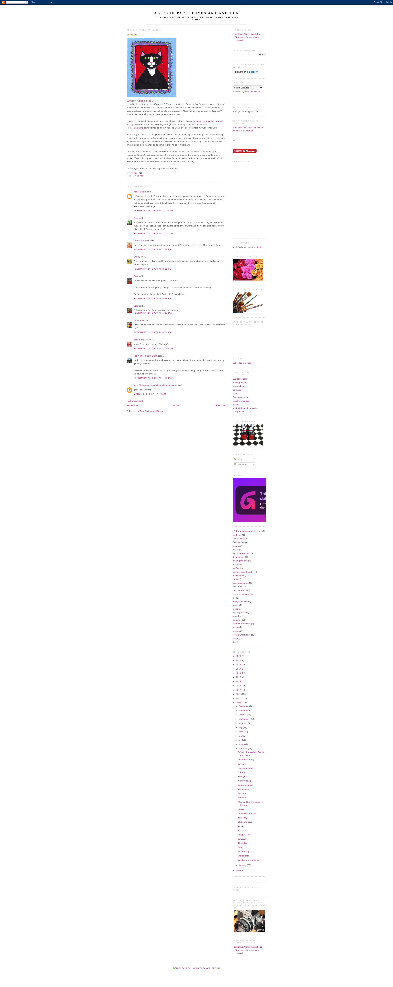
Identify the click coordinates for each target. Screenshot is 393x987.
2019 (238, 660)
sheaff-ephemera (241, 401)
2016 (238, 673)
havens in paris (240, 386)
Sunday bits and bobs (248, 860)
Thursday (242, 818)
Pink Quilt (242, 776)
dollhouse (237, 564)
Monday (242, 798)
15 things (237, 535)
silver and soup (245, 822)
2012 (238, 690)
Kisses (241, 809)
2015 (238, 677)
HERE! (259, 247)
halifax (236, 568)
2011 (238, 694)
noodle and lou (141, 340)
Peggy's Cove (244, 834)
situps (235, 638)
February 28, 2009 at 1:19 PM (153, 378)
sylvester (132, 34)
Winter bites (243, 856)
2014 (238, 681)
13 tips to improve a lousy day (247, 531)
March (242, 744)
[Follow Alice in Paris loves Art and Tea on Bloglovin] (246, 73)
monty (236, 605)
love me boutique (241, 594)
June (241, 732)
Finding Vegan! (240, 382)
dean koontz (239, 557)
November (244, 710)
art (234, 550)
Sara (136, 276)
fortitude (242, 793)
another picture (141, 128)
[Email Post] (139, 173)
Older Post (220, 405)
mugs (235, 609)
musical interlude (246, 768)
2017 (238, 669)
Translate (255, 91)
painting (236, 620)
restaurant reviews (242, 635)
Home (176, 405)
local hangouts (240, 590)
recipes (139, 176)
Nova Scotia (238, 539)
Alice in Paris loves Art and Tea (196, 12)
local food (237, 587)
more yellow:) (244, 781)
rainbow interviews (242, 623)
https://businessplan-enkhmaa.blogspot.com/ (155, 385)
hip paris (237, 390)
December (244, 706)
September (244, 719)
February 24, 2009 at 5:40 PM (153, 313)
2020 (238, 656)
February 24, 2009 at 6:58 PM (153, 332)
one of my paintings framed (209, 121)
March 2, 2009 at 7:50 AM (150, 394)
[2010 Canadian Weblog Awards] (266, 521)
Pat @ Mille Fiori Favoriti (145, 356)
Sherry (137, 257)
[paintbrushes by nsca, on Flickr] (248, 312)
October (243, 715)
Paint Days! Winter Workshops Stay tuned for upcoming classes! (247, 37)
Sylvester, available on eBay (140, 101)
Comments (241, 464)
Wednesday (243, 789)
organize (237, 616)
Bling (240, 847)
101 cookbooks (240, 379)
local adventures (241, 583)
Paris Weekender (241, 397)
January (243, 865)
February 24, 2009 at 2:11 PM (153, 269)
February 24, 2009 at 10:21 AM (153, 233)
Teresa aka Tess (141, 241)
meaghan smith (240, 601)
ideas (235, 579)
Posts (239, 459)
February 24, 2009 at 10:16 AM (153, 210)
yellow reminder (245, 785)
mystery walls (239, 612)
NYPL (235, 393)
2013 (238, 686)
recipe (236, 627)
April (240, 740)
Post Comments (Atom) (151, 411)
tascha (236, 404)
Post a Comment (135, 401)
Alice (136, 218)
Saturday (242, 839)
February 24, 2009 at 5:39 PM (153, 298)
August (242, 723)
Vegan (236, 546)
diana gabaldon (240, 561)
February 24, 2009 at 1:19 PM (153, 249)
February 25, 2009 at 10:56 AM (153, 348)
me (234, 598)
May (241, 736)
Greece (241, 772)
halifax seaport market (243, 572)
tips (234, 642)
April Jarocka (140, 192)
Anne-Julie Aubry (246, 759)
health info (238, 575)
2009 (238, 702)
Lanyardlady (140, 320)
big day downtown (241, 553)
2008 (238, 870)
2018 (238, 664)
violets (241, 826)
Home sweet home (247, 813)
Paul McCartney (240, 542)
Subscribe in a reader (243, 363)
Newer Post (132, 405)
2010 (238, 698)
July (241, 727)
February (243, 748)
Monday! (242, 830)
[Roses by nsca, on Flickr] (248, 280)
